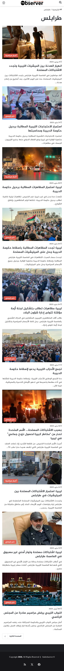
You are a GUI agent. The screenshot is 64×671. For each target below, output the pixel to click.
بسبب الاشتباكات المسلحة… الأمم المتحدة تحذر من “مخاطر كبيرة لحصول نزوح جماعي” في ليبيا (34, 434)
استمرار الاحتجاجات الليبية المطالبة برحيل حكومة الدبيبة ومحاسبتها (35, 128)
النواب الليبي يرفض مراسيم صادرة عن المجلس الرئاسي (33, 615)
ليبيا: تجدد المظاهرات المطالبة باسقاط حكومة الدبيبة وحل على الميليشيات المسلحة (32, 250)
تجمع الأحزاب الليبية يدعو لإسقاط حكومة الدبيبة (35, 371)
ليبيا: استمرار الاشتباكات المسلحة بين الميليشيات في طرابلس (38, 493)
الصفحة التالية (15, 636)
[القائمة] (3, 4)
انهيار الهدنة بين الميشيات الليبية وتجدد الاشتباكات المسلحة (35, 68)
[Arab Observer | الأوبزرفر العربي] (32, 3)
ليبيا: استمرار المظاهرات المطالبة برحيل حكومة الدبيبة (32, 189)
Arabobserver (47, 657)
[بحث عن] (60, 4)
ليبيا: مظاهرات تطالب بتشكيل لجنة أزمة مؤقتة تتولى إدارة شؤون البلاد (36, 310)
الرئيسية (56, 9)
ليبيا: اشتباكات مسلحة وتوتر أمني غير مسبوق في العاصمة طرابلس (32, 554)
